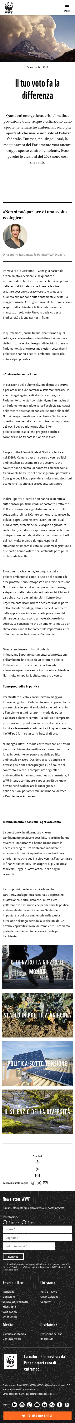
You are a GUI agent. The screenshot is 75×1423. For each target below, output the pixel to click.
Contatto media (12, 1338)
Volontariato (10, 1316)
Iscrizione (8, 1291)
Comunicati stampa (14, 1334)
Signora (14, 1222)
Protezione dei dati (51, 1334)
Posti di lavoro (48, 1291)
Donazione (9, 1296)
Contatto (45, 1301)
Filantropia (9, 1306)
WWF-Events (10, 1311)
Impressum (46, 1338)
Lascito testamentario (15, 1301)
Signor (32, 1222)
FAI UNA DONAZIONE (40, 1416)
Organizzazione (49, 1296)
